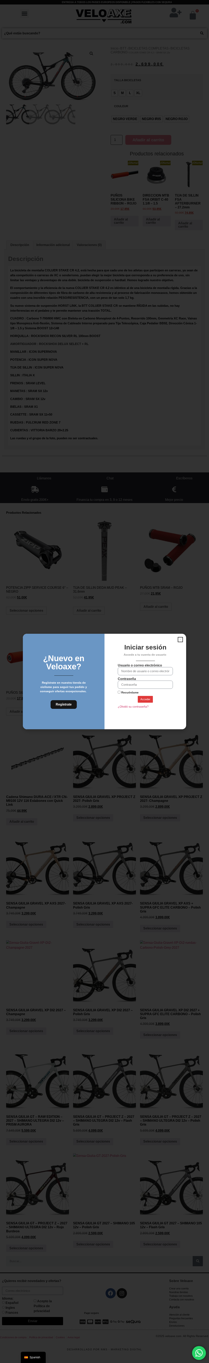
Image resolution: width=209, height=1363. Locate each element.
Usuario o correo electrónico (140, 665)
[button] (180, 639)
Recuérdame (129, 692)
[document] (104, 681)
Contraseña (127, 679)
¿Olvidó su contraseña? (133, 706)
